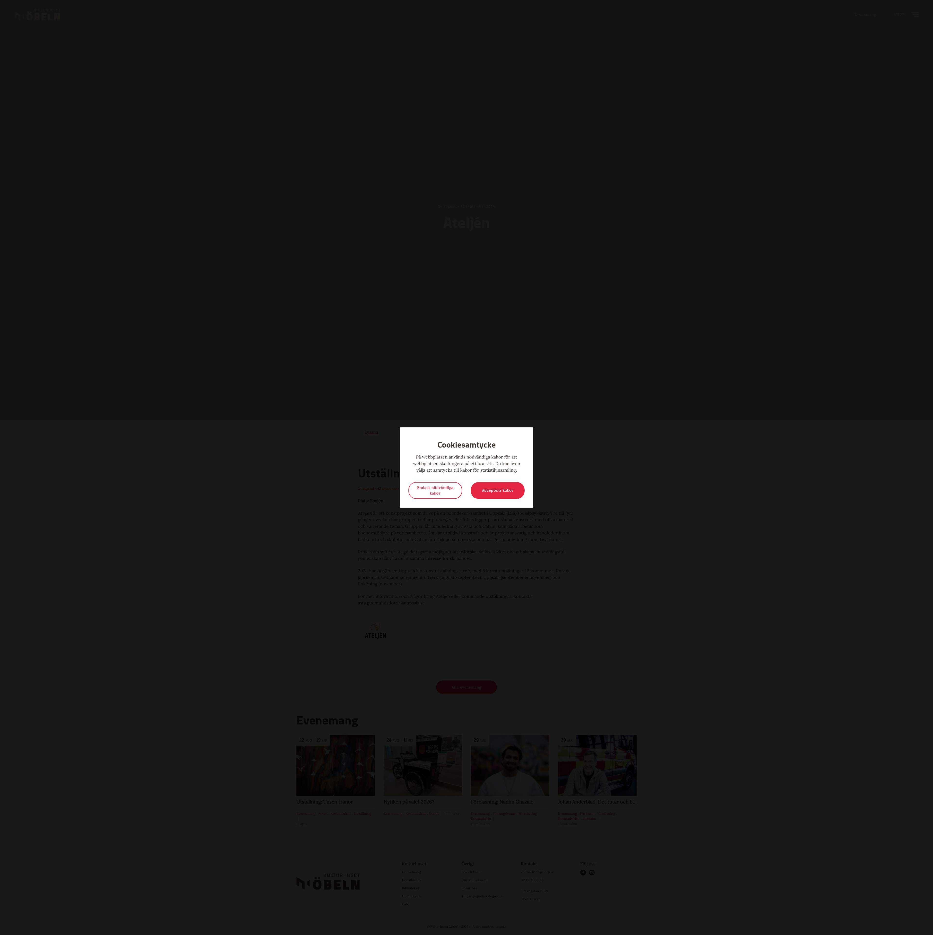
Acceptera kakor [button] (498, 490)
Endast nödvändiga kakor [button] (435, 490)
